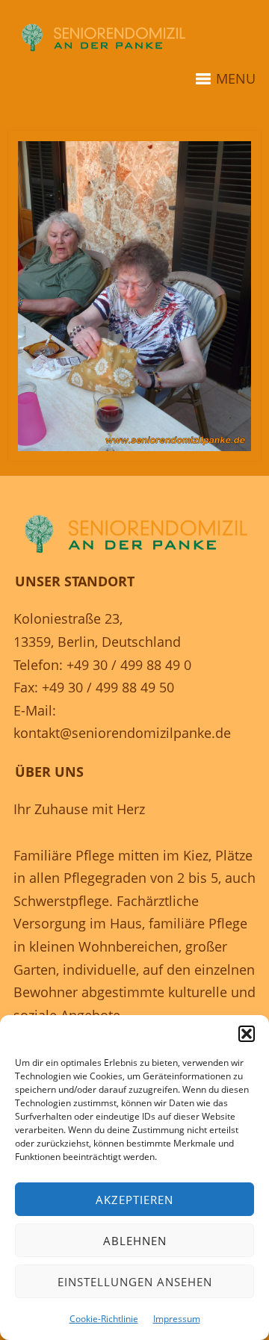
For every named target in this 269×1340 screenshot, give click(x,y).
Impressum (176, 1318)
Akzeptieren (134, 1199)
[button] (246, 1033)
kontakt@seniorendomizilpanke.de (122, 733)
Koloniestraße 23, (68, 618)
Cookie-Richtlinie (103, 1318)
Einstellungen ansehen (135, 1281)
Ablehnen (135, 1240)
